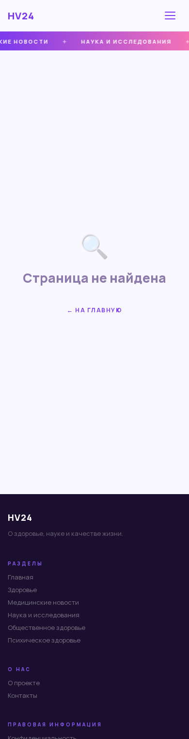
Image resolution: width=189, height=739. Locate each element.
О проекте (24, 682)
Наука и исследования (43, 614)
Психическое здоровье (44, 640)
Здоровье (22, 589)
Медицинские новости (43, 602)
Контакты (22, 695)
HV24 (21, 15)
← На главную (94, 310)
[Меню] (171, 15)
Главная (20, 577)
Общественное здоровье (46, 627)
